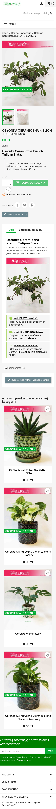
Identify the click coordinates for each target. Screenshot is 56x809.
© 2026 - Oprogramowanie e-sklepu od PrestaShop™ (21, 804)
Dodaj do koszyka (30, 182)
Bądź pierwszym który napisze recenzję (30, 379)
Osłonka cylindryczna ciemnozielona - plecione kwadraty (28, 717)
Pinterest (32, 205)
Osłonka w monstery (28, 633)
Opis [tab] (11, 229)
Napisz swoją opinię (17, 214)
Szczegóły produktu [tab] (30, 229)
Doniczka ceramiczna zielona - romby (28, 471)
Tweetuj (24, 205)
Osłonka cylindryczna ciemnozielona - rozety (28, 553)
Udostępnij (17, 205)
